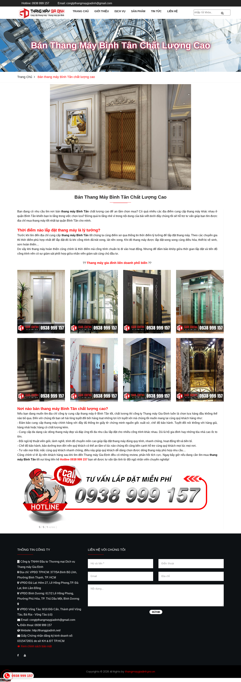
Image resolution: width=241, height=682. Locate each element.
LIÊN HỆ (172, 11)
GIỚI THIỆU (101, 11)
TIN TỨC (156, 11)
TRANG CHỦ (81, 11)
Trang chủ (24, 77)
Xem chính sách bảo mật (36, 646)
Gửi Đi (156, 612)
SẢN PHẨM (138, 11)
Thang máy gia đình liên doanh (110, 263)
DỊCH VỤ (120, 11)
